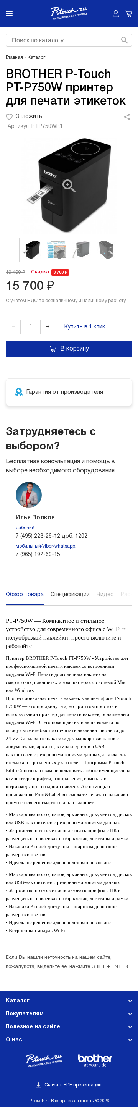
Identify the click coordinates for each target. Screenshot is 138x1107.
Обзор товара (25, 594)
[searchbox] (68, 39)
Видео (105, 594)
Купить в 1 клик (84, 327)
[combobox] (68, 40)
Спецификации (70, 594)
